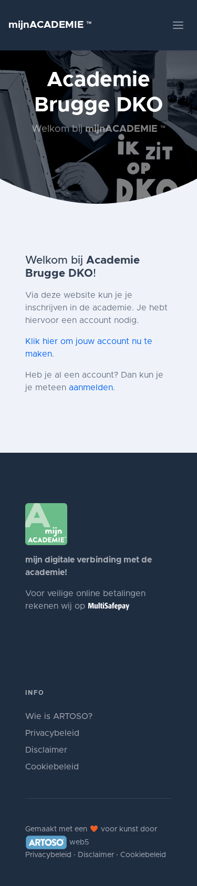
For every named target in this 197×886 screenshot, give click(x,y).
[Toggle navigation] (178, 25)
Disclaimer (46, 750)
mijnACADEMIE (49, 25)
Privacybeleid (52, 733)
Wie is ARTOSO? (58, 716)
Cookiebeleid (52, 767)
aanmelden (91, 387)
